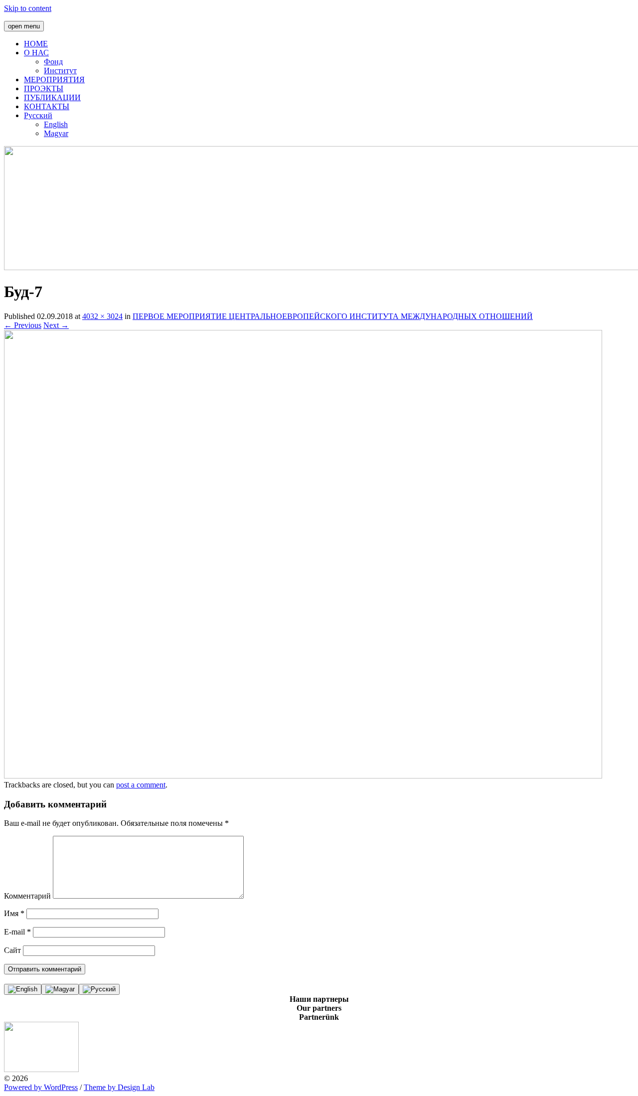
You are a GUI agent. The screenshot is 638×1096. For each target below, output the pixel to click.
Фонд (53, 61)
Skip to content (27, 8)
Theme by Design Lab (119, 1087)
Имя (14, 913)
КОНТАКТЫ (46, 106)
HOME (36, 43)
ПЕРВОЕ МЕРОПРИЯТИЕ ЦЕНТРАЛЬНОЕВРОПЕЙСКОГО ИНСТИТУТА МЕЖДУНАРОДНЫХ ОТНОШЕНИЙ (333, 316)
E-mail (17, 932)
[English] (22, 989)
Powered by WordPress (41, 1087)
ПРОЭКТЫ (43, 88)
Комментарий (27, 896)
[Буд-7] (303, 776)
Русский (38, 115)
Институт (60, 70)
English (56, 124)
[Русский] (99, 989)
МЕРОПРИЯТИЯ (54, 79)
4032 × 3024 (102, 316)
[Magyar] (60, 989)
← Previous (22, 325)
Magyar (56, 133)
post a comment (140, 785)
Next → (56, 325)
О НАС (36, 52)
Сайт (12, 950)
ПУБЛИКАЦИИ (52, 97)
